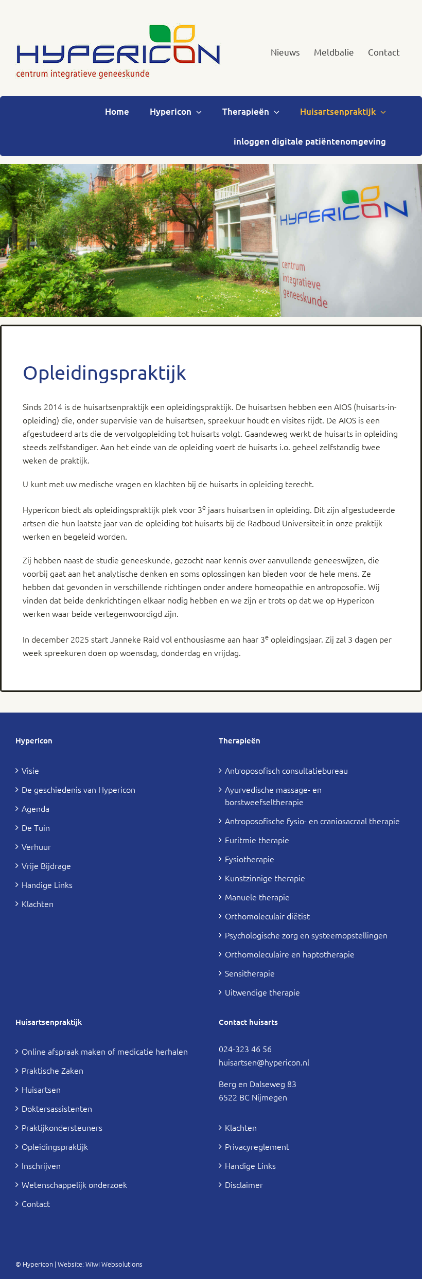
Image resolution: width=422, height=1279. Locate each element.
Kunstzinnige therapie (265, 877)
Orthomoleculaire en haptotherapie (290, 954)
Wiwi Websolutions (114, 1264)
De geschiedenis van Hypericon (78, 789)
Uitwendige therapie (262, 992)
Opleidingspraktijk (55, 1146)
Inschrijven (41, 1165)
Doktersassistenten (57, 1108)
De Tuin (36, 827)
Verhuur (36, 846)
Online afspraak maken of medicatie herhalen (105, 1051)
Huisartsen (41, 1089)
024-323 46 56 (245, 1048)
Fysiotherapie (249, 858)
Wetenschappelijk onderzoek (74, 1184)
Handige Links (47, 884)
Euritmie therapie (257, 839)
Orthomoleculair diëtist (267, 915)
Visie (30, 770)
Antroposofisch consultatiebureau (286, 770)
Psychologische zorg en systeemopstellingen (306, 934)
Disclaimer (244, 1184)
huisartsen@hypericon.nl (264, 1062)
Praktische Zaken (52, 1070)
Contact (36, 1203)
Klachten (38, 903)
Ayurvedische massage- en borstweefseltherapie (273, 795)
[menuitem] (285, 52)
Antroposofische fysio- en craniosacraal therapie (312, 820)
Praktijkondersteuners (62, 1127)
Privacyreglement (257, 1146)
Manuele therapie (257, 896)
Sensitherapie (250, 973)
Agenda (35, 808)
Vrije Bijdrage (46, 865)
